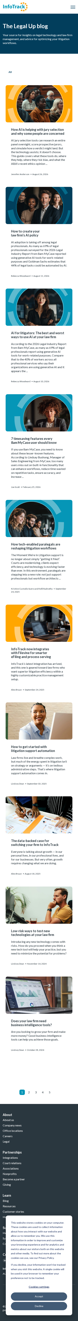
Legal (6, 1141)
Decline (39, 1306)
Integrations (10, 1157)
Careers (8, 1136)
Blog (6, 1200)
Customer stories (13, 1211)
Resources (9, 1206)
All (10, 71)
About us (8, 1120)
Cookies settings (39, 1286)
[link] (15, 6)
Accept (39, 1296)
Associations (11, 1168)
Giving (7, 1184)
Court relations (12, 1163)
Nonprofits (10, 1173)
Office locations (13, 1130)
